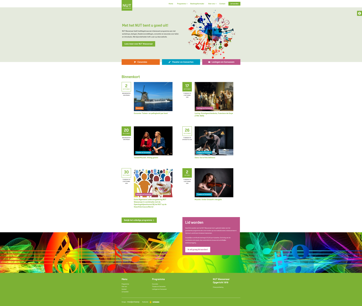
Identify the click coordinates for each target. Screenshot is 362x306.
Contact (222, 4)
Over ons (211, 4)
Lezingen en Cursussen (204, 108)
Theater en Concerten (143, 152)
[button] (359, 13)
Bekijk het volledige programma (138, 220)
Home (171, 4)
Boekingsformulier (197, 4)
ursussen (223, 62)
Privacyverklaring (218, 287)
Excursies (139, 108)
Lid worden (234, 4)
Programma (181, 4)
